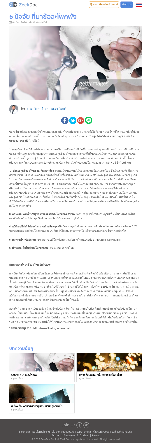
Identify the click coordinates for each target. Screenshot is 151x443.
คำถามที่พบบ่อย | (102, 432)
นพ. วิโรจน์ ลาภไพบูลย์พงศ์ (46, 109)
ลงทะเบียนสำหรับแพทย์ (105, 5)
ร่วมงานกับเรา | (84, 432)
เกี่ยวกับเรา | (25, 432)
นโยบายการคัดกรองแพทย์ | (65, 436)
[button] (139, 5)
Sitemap (96, 436)
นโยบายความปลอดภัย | (64, 432)
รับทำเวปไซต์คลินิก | (122, 432)
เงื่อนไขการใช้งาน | (42, 432)
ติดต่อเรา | (86, 436)
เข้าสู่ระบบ (126, 5)
